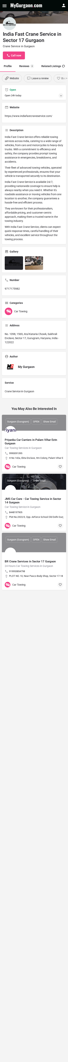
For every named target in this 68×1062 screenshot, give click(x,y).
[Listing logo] (9, 23)
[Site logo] (26, 5)
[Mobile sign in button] (63, 5)
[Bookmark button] (60, 467)
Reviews (26, 66)
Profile (8, 66)
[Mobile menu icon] (4, 5)
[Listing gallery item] (14, 263)
